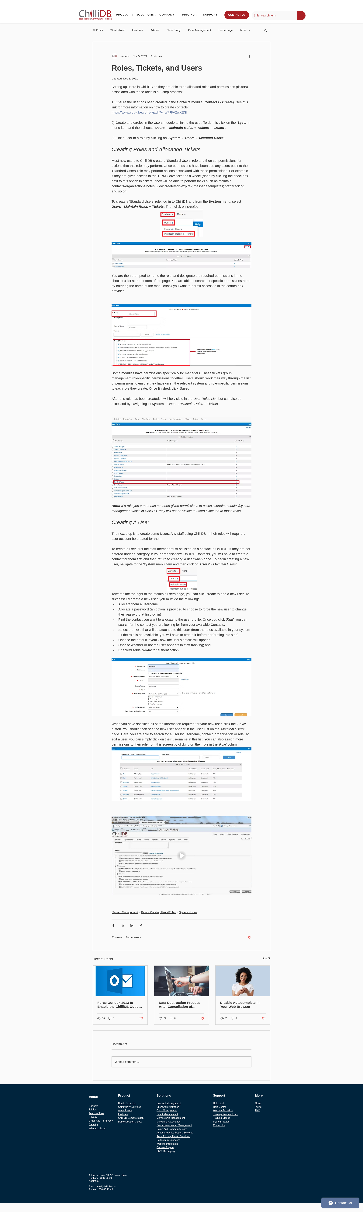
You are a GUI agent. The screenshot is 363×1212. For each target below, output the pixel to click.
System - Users (188, 912)
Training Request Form (225, 1114)
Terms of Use (96, 1113)
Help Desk (218, 1103)
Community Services (129, 1106)
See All (266, 958)
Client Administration (168, 1106)
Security (93, 1124)
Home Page (226, 30)
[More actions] (249, 56)
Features (137, 30)
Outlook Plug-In (165, 1147)
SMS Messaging (166, 1151)
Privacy (93, 1116)
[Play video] (181, 855)
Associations (125, 1110)
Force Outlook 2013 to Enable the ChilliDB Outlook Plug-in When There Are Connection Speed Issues (120, 1005)
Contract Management (169, 1103)
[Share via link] (141, 925)
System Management (125, 912)
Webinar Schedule (223, 1110)
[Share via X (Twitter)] (122, 925)
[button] (125, 14)
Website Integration (167, 1143)
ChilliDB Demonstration (130, 1117)
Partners (93, 1106)
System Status (221, 1121)
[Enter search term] (301, 15)
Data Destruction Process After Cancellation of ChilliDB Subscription (179, 1005)
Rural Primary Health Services (173, 1136)
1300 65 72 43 (105, 1189)
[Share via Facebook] (113, 925)
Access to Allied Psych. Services (175, 1132)
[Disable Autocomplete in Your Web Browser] (243, 981)
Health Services (127, 1103)
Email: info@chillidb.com (102, 1186)
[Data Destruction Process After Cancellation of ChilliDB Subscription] (181, 981)
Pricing (92, 1109)
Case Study (174, 30)
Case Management (199, 30)
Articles (154, 30)
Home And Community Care (172, 1129)
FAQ (257, 1110)
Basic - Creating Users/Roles (158, 912)
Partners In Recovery (168, 1140)
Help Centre (219, 1106)
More (243, 30)
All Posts (98, 30)
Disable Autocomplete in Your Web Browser (240, 1005)
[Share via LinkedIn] (132, 925)
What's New (117, 30)
